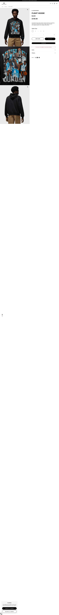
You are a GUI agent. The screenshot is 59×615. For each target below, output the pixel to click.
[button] (52, 3)
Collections (5, 6)
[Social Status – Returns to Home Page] (4, 3)
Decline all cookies (9, 611)
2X (43, 31)
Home (2, 6)
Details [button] (33, 50)
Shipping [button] (33, 53)
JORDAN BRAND (36, 10)
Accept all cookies (9, 608)
